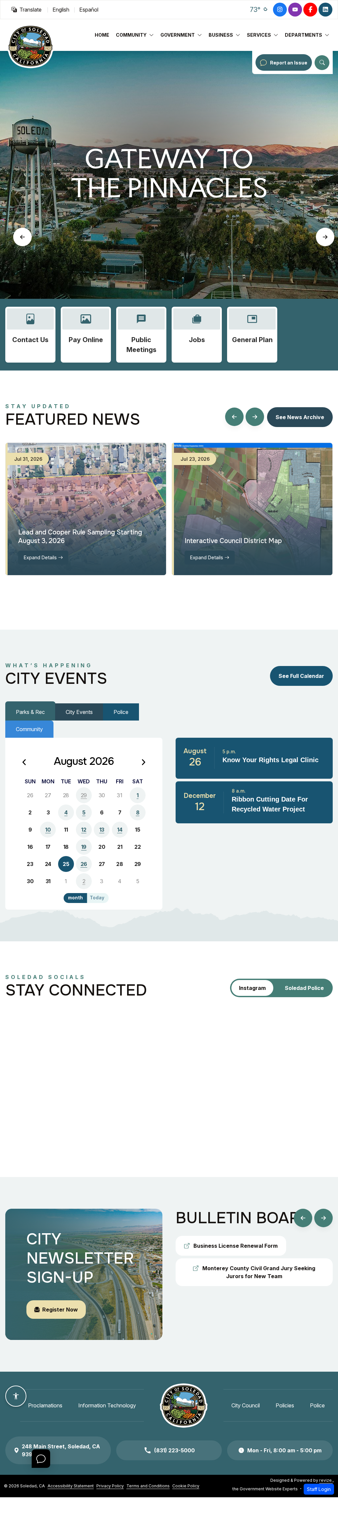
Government (177, 35)
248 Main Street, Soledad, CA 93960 (61, 1450)
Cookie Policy (185, 1485)
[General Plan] (252, 335)
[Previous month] (24, 762)
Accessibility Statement (71, 1485)
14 (119, 829)
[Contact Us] (30, 335)
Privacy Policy (110, 1485)
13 (101, 829)
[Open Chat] (41, 1458)
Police (121, 712)
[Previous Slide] (22, 237)
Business (221, 35)
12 (83, 829)
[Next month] (143, 762)
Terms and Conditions (148, 1485)
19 (83, 846)
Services (259, 35)
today (97, 897)
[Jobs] (197, 335)
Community (131, 35)
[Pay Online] (86, 335)
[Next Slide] (325, 237)
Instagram (252, 988)
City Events (79, 712)
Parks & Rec (30, 712)
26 (84, 864)
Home (102, 35)
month (75, 897)
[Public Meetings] (141, 335)
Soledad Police (304, 988)
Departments (303, 35)
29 (84, 795)
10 (48, 829)
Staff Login (319, 1489)
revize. (326, 1480)
